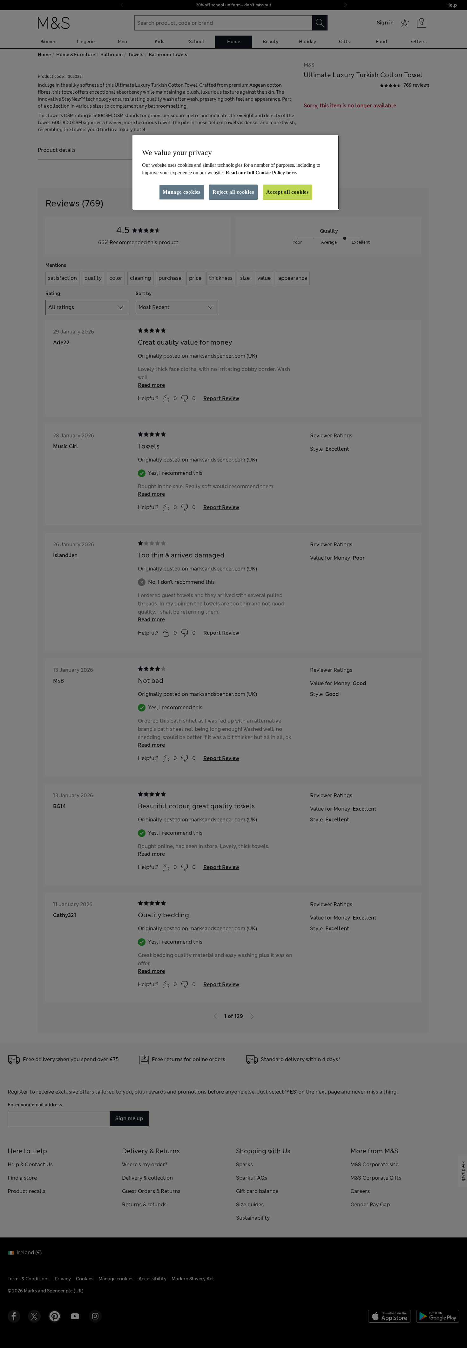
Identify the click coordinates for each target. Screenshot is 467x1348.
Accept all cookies (287, 192)
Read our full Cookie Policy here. (261, 172)
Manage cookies (181, 192)
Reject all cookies (233, 192)
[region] (235, 172)
